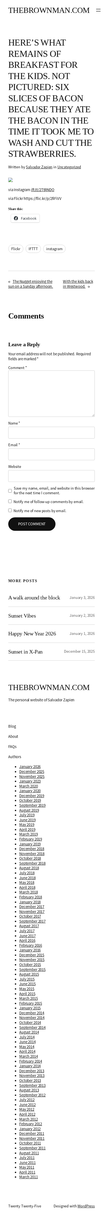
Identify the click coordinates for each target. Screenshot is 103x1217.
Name (14, 423)
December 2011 (31, 1133)
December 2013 (31, 1070)
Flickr (15, 248)
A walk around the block (34, 597)
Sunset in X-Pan (25, 652)
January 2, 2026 (82, 615)
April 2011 (27, 1172)
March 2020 (28, 786)
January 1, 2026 (82, 633)
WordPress (86, 1206)
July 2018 (27, 872)
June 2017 (27, 935)
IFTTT (33, 248)
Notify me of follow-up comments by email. (48, 501)
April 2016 (27, 940)
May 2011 (26, 1167)
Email (14, 445)
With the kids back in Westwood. (78, 284)
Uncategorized (69, 166)
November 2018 (31, 853)
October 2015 (30, 964)
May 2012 (26, 1109)
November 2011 (31, 1138)
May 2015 (26, 988)
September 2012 (32, 1095)
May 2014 (26, 1046)
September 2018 (32, 863)
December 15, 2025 (79, 651)
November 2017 (31, 911)
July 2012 (27, 1099)
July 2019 (27, 815)
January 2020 (30, 790)
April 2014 (27, 1051)
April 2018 (27, 887)
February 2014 (30, 1061)
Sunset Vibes (22, 616)
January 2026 (30, 766)
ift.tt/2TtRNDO (42, 189)
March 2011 (28, 1176)
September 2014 (32, 1027)
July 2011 (27, 1157)
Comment (17, 367)
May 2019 (26, 824)
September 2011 (32, 1148)
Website (14, 466)
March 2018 (28, 892)
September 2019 (32, 805)
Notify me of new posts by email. (39, 510)
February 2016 (30, 945)
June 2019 (27, 819)
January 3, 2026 (82, 597)
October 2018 (30, 858)
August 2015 (29, 974)
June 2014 (27, 1041)
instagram (54, 248)
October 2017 (30, 916)
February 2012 (30, 1123)
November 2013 (31, 1075)
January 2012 (30, 1128)
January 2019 (30, 844)
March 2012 (28, 1119)
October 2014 (30, 1022)
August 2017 (29, 925)
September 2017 (32, 921)
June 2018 (27, 877)
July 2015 (27, 979)
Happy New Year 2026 (32, 633)
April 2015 (27, 993)
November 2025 (31, 776)
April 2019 (27, 829)
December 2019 (31, 795)
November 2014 (31, 1017)
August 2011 (29, 1153)
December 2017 (31, 906)
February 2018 (30, 897)
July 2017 (27, 930)
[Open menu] (98, 10)
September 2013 (32, 1085)
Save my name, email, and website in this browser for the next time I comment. (54, 490)
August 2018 (29, 868)
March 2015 (28, 998)
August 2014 (29, 1032)
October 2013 (30, 1080)
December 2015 (31, 955)
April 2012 (27, 1114)
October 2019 (30, 800)
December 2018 (31, 848)
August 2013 (29, 1090)
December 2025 (31, 771)
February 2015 (30, 1003)
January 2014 (30, 1066)
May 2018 (26, 882)
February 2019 (30, 839)
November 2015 (31, 959)
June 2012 (27, 1104)
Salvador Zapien (39, 166)
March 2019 (28, 834)
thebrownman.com (49, 10)
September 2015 (32, 969)
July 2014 (27, 1037)
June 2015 (27, 983)
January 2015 (30, 1008)
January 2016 (30, 950)
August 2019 (29, 810)
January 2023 (30, 781)
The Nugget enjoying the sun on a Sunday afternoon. (30, 284)
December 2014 (31, 1013)
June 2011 (27, 1162)
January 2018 (30, 902)
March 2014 (28, 1056)
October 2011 (30, 1143)
